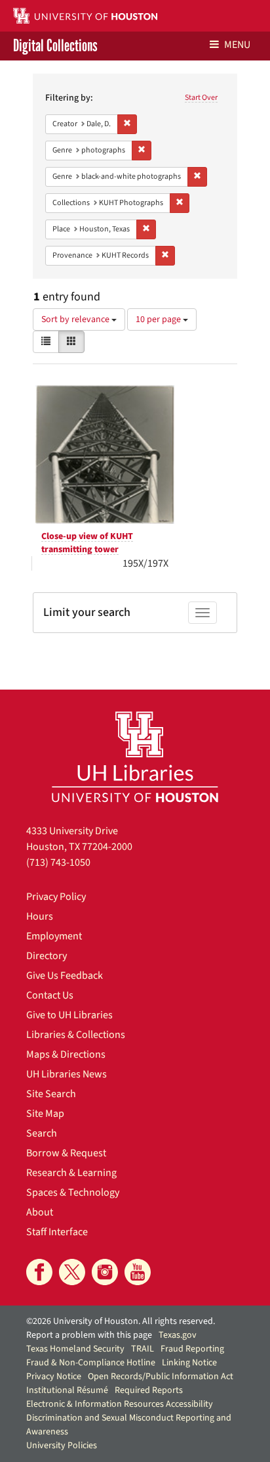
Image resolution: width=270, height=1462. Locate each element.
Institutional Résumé (67, 1390)
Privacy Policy (56, 896)
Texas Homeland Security (75, 1349)
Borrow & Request (66, 1153)
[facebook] (39, 1272)
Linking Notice (189, 1362)
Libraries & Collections (75, 1034)
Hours (39, 916)
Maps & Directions (66, 1054)
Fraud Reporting (192, 1349)
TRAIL (142, 1349)
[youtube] (138, 1272)
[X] (72, 1272)
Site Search (51, 1094)
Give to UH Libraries (69, 1015)
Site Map (45, 1113)
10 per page (159, 319)
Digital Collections (55, 46)
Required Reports (149, 1390)
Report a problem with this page (89, 1335)
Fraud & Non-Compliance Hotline (90, 1362)
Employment (54, 936)
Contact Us (49, 995)
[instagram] (105, 1272)
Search (41, 1133)
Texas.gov (178, 1335)
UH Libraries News (66, 1074)
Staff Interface (57, 1232)
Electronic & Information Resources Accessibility (119, 1404)
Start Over (201, 97)
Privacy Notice (53, 1376)
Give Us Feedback (64, 975)
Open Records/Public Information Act (160, 1376)
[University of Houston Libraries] (135, 756)
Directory (46, 956)
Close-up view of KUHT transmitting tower (87, 543)
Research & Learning (71, 1173)
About (39, 1212)
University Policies (61, 1445)
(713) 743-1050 (58, 862)
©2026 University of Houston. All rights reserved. (120, 1321)
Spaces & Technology (72, 1192)
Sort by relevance (76, 319)
